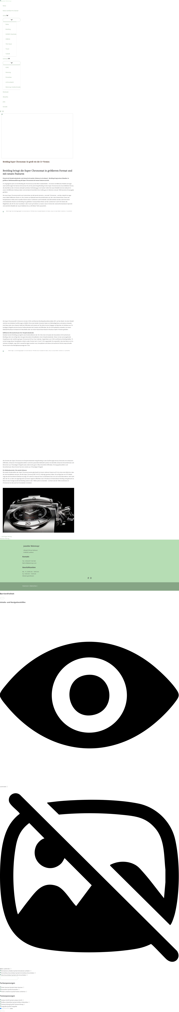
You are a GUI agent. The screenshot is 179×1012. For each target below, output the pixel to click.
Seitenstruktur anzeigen (9, 978)
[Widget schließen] (2, 598)
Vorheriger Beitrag (6, 536)
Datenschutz (33, 586)
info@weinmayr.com (30, 563)
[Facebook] (0, 111)
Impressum (25, 586)
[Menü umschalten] (11, 20)
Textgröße (14, 1006)
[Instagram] (3, 111)
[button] (7, 15)
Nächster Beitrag (5, 538)
